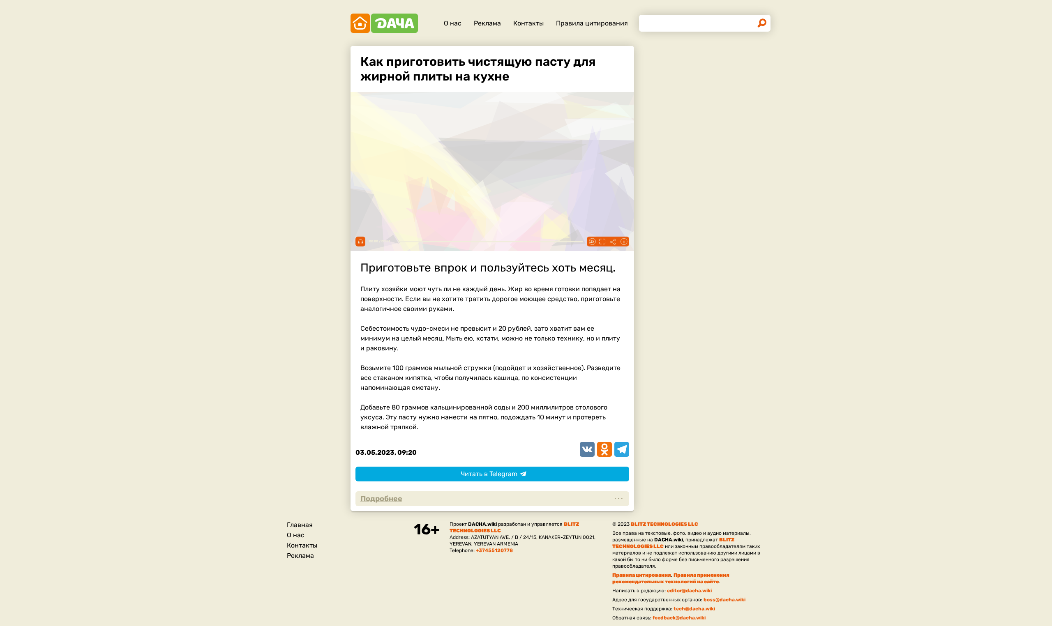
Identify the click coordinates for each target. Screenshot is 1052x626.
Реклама (487, 23)
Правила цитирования (592, 23)
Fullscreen (602, 241)
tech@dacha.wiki (694, 609)
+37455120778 (494, 550)
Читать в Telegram (489, 474)
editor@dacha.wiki (689, 591)
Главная (300, 525)
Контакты (528, 23)
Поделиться (613, 241)
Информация (623, 241)
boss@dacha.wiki (724, 600)
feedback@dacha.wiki (679, 618)
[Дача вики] (384, 23)
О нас (452, 23)
